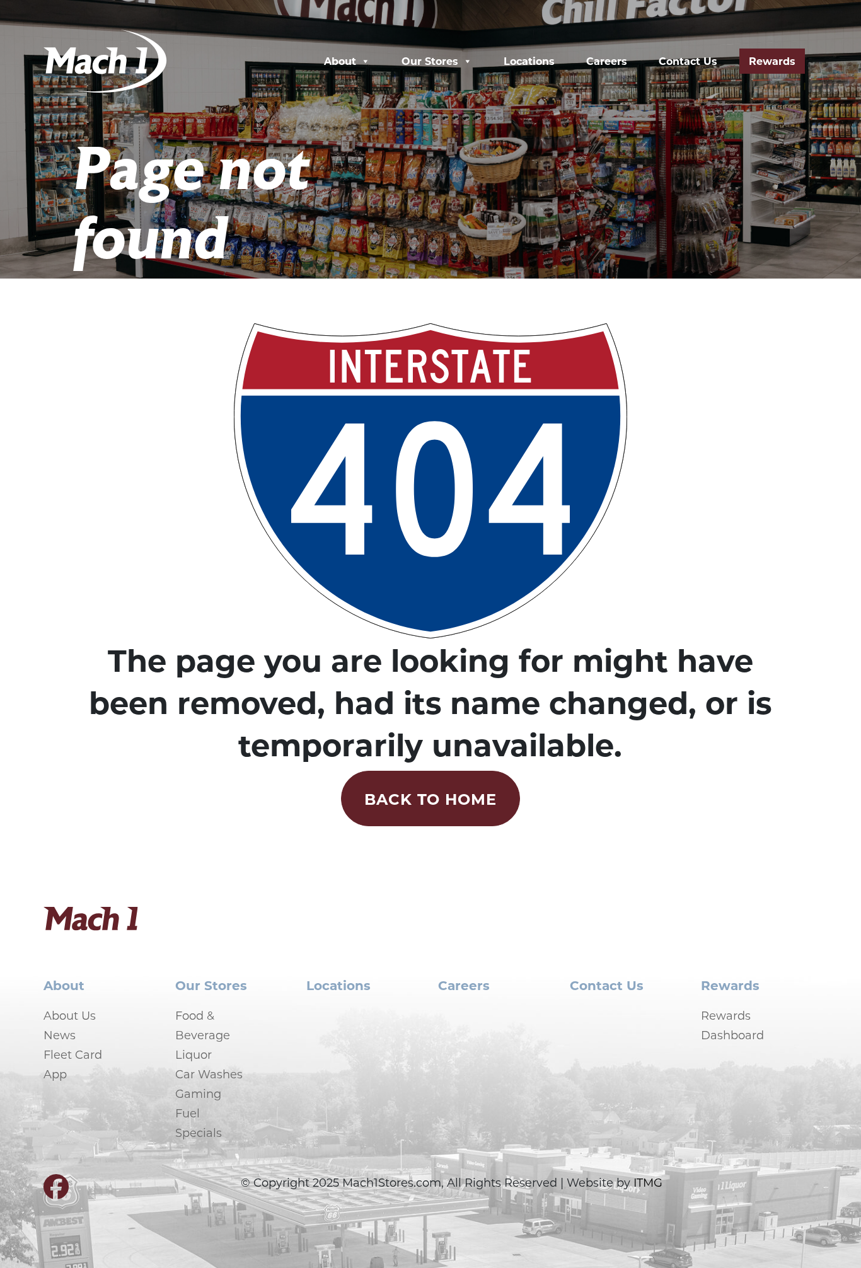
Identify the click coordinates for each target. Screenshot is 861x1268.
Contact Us (688, 60)
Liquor (193, 1054)
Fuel (187, 1113)
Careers (606, 60)
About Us (69, 1015)
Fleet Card (72, 1054)
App (55, 1073)
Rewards (772, 60)
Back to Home (430, 798)
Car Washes (209, 1073)
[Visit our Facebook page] (56, 1191)
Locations (529, 60)
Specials (198, 1132)
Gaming (198, 1093)
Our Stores (430, 60)
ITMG (647, 1182)
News (59, 1034)
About (340, 60)
